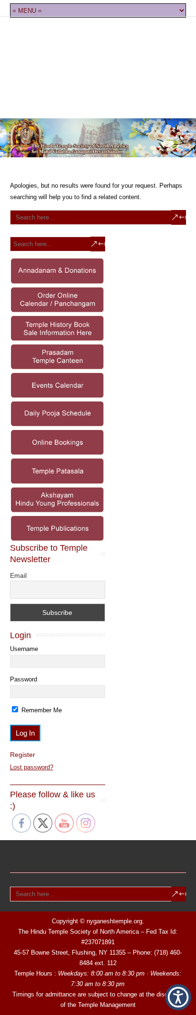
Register (22, 754)
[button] (178, 997)
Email (18, 575)
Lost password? (31, 767)
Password (23, 679)
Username (24, 648)
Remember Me (41, 710)
